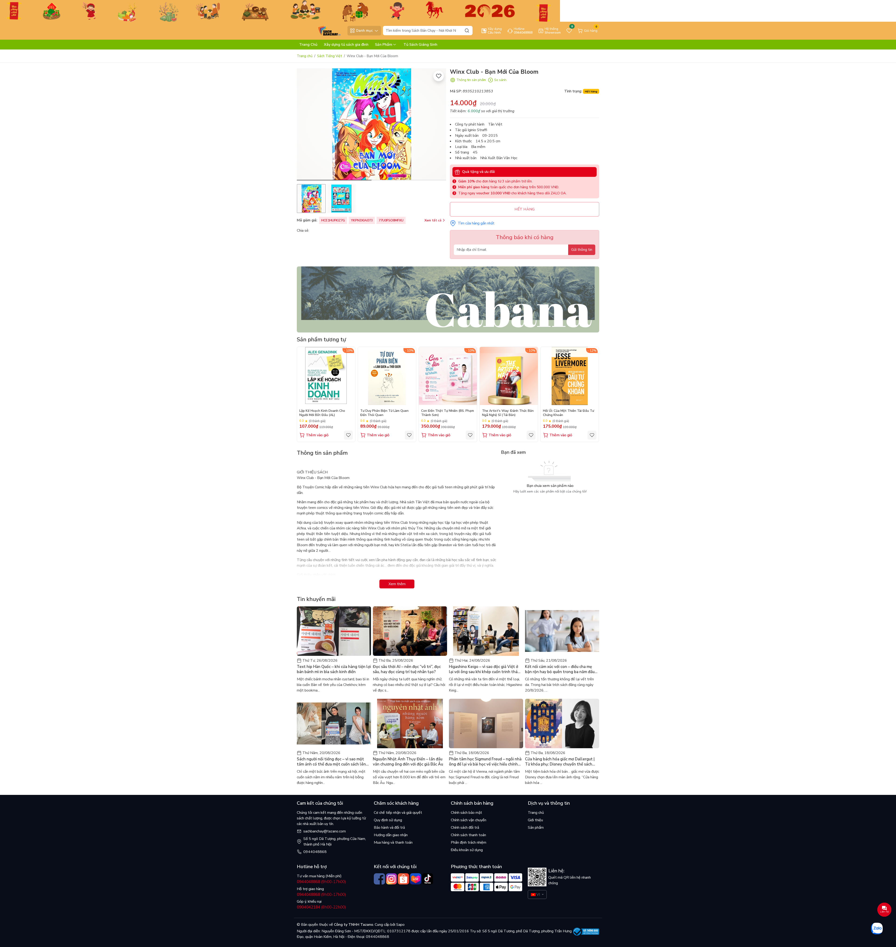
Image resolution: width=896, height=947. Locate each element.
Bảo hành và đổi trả (389, 827)
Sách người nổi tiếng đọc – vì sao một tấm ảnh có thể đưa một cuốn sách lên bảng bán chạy (331, 762)
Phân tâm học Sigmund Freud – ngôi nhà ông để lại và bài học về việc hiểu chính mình (485, 762)
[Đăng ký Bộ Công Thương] (586, 932)
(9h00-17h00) (321, 881)
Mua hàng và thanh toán (393, 842)
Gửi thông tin (581, 249)
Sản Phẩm (383, 44)
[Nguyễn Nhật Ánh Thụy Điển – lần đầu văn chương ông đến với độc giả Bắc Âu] (410, 723)
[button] (439, 125)
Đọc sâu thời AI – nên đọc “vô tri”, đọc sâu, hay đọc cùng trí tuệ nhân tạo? (407, 669)
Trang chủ (304, 56)
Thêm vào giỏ (317, 435)
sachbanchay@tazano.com (324, 831)
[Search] (466, 30)
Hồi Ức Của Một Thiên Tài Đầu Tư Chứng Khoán (568, 413)
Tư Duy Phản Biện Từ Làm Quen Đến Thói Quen (384, 413)
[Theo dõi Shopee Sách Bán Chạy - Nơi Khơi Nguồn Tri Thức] (403, 878)
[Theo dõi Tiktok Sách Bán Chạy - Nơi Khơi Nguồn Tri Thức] (427, 878)
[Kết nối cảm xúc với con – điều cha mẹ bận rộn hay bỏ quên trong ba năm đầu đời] (562, 631)
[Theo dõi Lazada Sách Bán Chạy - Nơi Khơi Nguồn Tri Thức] (415, 878)
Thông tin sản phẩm (471, 80)
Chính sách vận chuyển (468, 820)
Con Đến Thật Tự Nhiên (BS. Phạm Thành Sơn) (447, 413)
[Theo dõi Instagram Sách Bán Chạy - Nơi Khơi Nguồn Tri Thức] (391, 878)
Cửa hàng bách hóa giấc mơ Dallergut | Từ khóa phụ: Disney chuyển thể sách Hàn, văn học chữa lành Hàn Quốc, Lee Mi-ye (560, 762)
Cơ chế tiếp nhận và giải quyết (398, 812)
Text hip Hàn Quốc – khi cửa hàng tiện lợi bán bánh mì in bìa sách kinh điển (334, 669)
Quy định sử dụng (388, 820)
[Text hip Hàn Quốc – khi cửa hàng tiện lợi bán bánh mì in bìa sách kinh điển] (334, 631)
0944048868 (315, 851)
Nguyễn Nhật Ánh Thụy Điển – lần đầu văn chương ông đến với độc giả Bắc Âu (408, 762)
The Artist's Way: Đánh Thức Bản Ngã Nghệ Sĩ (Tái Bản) (508, 413)
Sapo (400, 924)
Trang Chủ (308, 44)
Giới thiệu (535, 820)
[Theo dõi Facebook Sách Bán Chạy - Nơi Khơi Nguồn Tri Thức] (379, 878)
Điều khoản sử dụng (467, 850)
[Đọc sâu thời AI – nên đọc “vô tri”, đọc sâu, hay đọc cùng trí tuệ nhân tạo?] (410, 631)
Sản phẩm (536, 827)
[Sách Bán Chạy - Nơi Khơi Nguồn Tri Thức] (321, 30)
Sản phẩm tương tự (321, 339)
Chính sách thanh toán (468, 835)
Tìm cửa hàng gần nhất (476, 223)
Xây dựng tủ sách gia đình (346, 44)
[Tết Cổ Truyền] (280, 10)
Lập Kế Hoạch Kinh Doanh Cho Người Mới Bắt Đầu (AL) (322, 413)
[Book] (448, 299)
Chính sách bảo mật (466, 812)
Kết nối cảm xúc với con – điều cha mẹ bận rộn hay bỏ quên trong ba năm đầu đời (560, 669)
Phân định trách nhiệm (468, 842)
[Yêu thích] (438, 76)
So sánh (500, 80)
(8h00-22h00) (321, 907)
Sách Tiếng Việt (329, 56)
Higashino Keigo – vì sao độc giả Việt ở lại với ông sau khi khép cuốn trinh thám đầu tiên (485, 669)
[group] (371, 124)
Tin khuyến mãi (316, 599)
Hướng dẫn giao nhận (391, 835)
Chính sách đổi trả (465, 827)
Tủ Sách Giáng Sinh (420, 44)
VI (538, 894)
